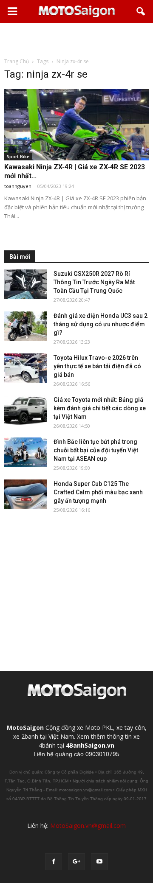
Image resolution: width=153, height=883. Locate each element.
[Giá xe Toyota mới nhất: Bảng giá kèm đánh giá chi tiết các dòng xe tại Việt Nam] (25, 410)
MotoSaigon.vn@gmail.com (88, 825)
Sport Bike (18, 157)
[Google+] (76, 861)
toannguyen (17, 186)
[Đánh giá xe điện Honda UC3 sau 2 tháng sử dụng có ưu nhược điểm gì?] (25, 326)
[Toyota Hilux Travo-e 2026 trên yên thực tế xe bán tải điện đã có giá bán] (25, 368)
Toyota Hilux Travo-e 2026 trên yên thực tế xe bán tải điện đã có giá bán (97, 366)
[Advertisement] (76, 40)
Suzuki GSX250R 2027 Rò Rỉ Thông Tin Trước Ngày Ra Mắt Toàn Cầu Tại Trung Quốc (94, 282)
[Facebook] (53, 861)
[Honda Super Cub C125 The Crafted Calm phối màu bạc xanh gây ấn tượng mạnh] (25, 494)
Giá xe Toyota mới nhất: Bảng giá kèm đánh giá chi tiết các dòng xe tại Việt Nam (100, 408)
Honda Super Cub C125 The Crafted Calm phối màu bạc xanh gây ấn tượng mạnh (98, 492)
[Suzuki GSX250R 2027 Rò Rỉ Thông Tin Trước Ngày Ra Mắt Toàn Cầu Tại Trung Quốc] (25, 284)
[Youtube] (99, 861)
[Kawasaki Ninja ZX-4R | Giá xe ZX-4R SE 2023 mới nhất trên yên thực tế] (76, 124)
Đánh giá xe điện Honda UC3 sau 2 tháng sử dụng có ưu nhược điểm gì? (100, 324)
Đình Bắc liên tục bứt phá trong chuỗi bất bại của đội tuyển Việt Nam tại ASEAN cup (96, 450)
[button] (141, 11)
